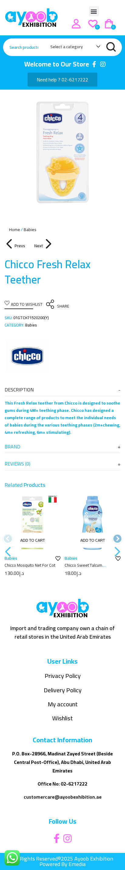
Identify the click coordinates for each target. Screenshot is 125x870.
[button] (94, 11)
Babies (30, 230)
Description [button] (19, 389)
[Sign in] (76, 23)
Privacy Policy (63, 676)
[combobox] (72, 48)
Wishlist (62, 718)
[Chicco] (27, 356)
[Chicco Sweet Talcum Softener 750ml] (92, 523)
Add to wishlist (26, 304)
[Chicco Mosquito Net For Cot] (32, 523)
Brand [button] (12, 446)
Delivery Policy (63, 690)
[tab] (62, 389)
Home (14, 230)
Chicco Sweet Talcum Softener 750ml (83, 568)
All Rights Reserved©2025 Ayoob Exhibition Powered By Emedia (62, 861)
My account (63, 704)
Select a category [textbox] (66, 47)
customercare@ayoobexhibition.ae (63, 796)
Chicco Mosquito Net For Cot (30, 565)
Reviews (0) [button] (17, 463)
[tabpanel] (62, 152)
